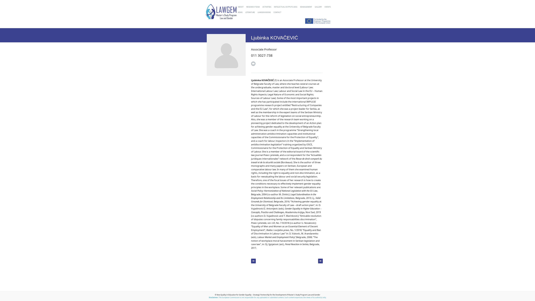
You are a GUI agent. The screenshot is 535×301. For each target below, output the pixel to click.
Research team (253, 7)
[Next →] (320, 261)
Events (328, 7)
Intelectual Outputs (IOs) (285, 7)
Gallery (318, 7)
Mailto (253, 63)
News (240, 12)
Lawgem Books (264, 12)
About (241, 7)
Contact (277, 12)
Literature (250, 12)
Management (306, 7)
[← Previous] (253, 261)
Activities (266, 7)
